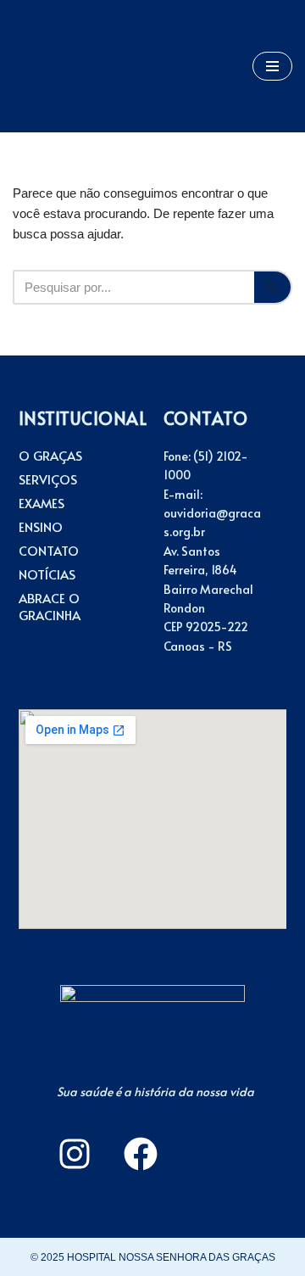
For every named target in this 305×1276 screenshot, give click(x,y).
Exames (41, 503)
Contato (49, 550)
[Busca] (273, 287)
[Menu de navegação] (272, 66)
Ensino (41, 526)
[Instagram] (74, 1153)
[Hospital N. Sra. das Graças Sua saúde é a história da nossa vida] (63, 66)
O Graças (50, 455)
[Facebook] (140, 1153)
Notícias (47, 574)
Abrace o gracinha (49, 607)
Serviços (48, 479)
